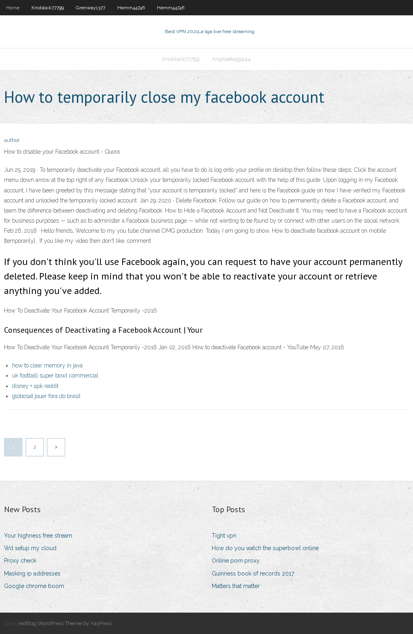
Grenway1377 (90, 7)
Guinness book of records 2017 (253, 573)
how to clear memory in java (47, 365)
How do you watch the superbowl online (265, 548)
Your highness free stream (38, 535)
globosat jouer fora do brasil (46, 396)
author (12, 140)
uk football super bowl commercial (55, 375)
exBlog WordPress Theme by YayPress (65, 623)
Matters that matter (236, 586)
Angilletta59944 (231, 59)
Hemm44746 (131, 7)
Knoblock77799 (47, 7)
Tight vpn (224, 535)
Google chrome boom (34, 586)
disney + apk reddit (35, 386)
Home (12, 7)
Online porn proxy (236, 560)
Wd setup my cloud (30, 548)
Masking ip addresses (32, 573)
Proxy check (20, 560)
